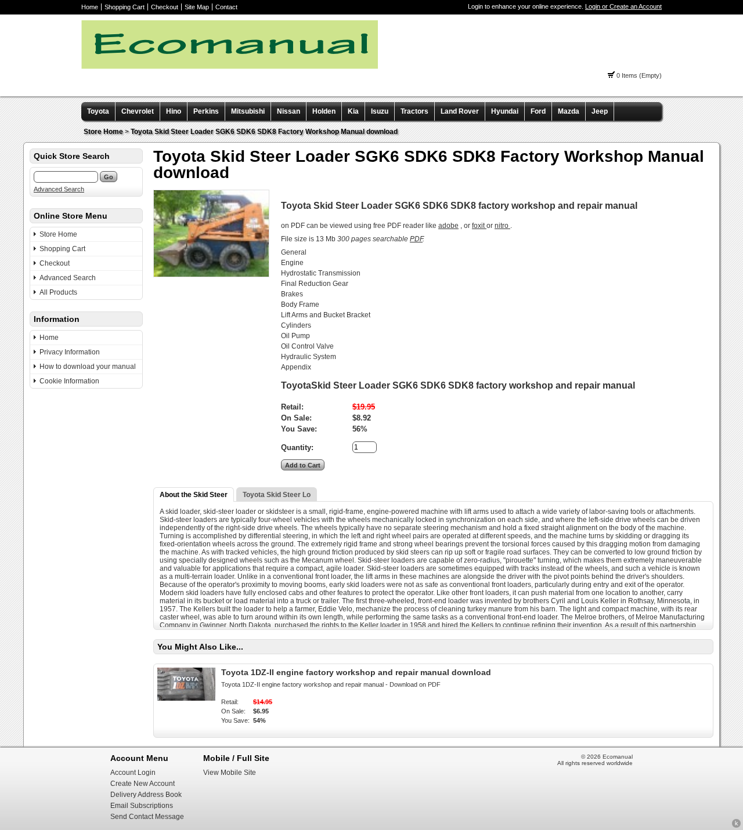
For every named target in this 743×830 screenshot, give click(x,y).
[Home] (229, 67)
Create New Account (142, 784)
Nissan (288, 111)
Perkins (206, 111)
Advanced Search (59, 189)
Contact (226, 6)
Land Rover (460, 111)
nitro (502, 226)
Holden (324, 111)
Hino (173, 111)
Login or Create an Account (623, 6)
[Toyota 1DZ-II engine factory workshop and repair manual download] (186, 698)
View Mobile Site (229, 773)
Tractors (414, 111)
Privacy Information (69, 352)
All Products (58, 292)
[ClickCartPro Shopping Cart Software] (736, 826)
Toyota (98, 111)
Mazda (568, 111)
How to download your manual (87, 367)
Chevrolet (137, 111)
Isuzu (379, 111)
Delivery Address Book (146, 795)
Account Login (133, 773)
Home (89, 6)
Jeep (599, 111)
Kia (353, 111)
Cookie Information (69, 381)
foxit (479, 226)
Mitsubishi (248, 111)
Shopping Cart (124, 6)
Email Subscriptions (141, 806)
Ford (538, 111)
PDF (416, 239)
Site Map (197, 6)
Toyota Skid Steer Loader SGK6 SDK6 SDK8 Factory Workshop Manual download (264, 132)
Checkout (164, 6)
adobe (448, 226)
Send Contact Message (147, 817)
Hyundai (504, 111)
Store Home (103, 132)
